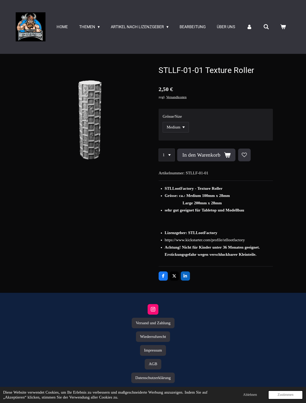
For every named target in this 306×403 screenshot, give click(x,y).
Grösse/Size (172, 116)
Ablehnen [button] (250, 395)
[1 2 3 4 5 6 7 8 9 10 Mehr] (167, 155)
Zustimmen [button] (285, 395)
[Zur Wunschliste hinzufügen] (244, 155)
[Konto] (249, 27)
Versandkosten (176, 97)
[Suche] (266, 27)
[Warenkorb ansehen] (283, 27)
